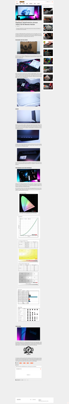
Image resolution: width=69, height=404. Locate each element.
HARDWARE (30, 3)
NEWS (20, 3)
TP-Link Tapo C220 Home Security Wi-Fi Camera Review (47, 37)
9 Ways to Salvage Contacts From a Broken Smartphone (48, 45)
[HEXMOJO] (21, 2)
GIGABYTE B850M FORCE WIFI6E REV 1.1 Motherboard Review (48, 12)
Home (30, 399)
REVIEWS (24, 3)
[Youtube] (47, 2)
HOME (17, 3)
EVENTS (35, 3)
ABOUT (39, 3)
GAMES (27, 3)
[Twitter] (48, 2)
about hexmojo (34, 399)
